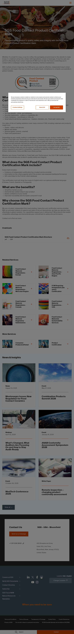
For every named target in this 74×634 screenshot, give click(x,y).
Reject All (42, 107)
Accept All (57, 107)
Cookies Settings (17, 107)
